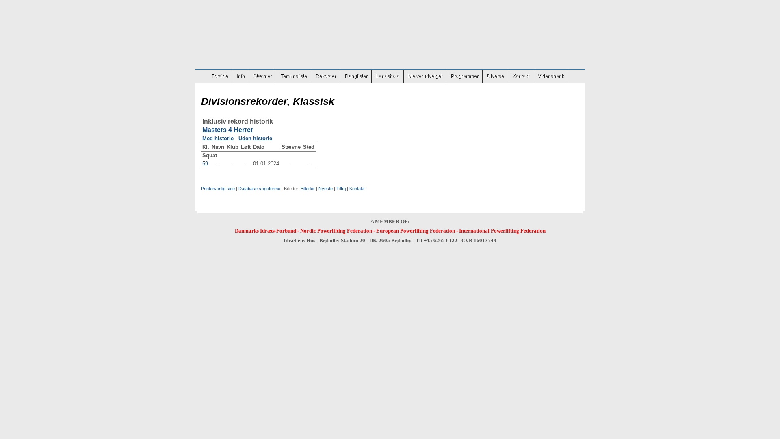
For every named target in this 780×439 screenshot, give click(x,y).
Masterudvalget (425, 76)
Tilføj (341, 188)
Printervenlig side (218, 188)
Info (240, 76)
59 (205, 164)
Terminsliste (293, 76)
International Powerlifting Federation (502, 231)
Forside (219, 76)
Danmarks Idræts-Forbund (265, 231)
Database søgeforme (259, 188)
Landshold (387, 76)
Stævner (262, 76)
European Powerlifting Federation (415, 231)
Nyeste (325, 188)
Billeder (308, 188)
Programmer (464, 76)
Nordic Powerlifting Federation (336, 231)
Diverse (495, 76)
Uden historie (255, 138)
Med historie (218, 138)
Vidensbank (550, 76)
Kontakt (520, 76)
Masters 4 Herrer (227, 129)
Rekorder (325, 76)
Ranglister (355, 76)
